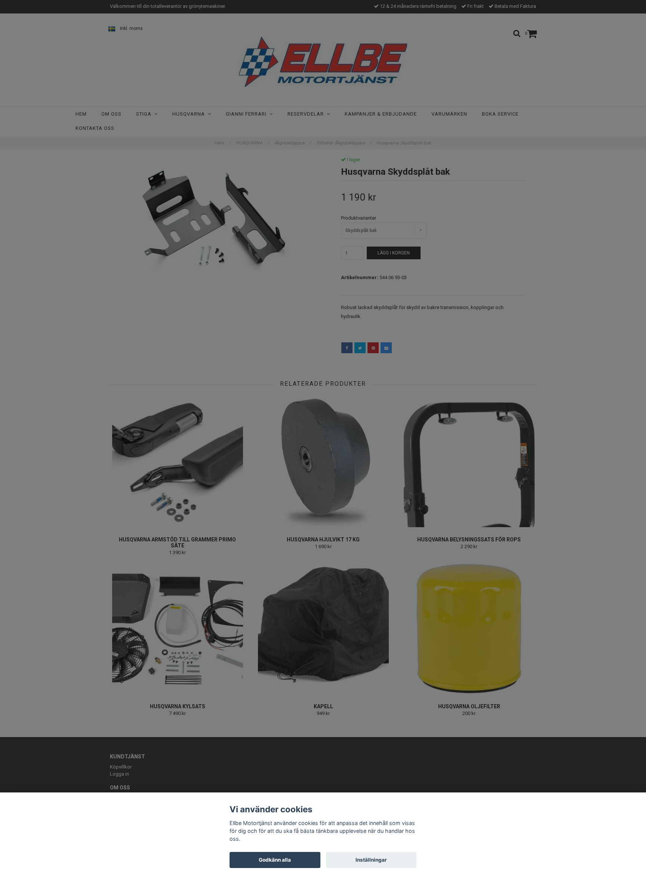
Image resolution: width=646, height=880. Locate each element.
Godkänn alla (275, 860)
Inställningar (371, 860)
